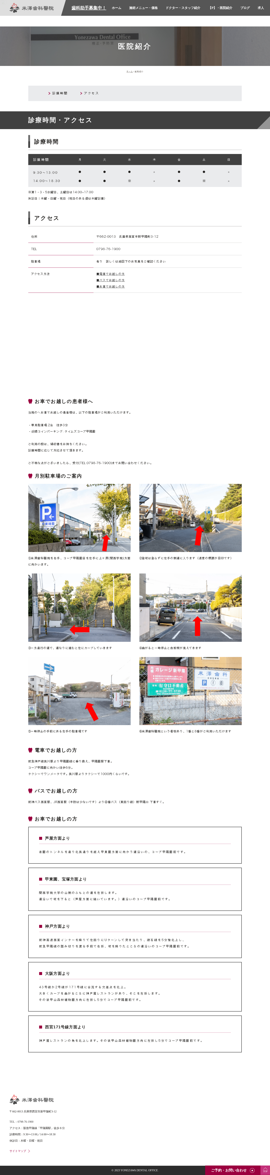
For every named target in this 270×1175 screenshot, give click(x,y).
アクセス (91, 93)
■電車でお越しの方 (110, 273)
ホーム (130, 71)
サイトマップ (17, 1151)
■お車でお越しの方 (110, 286)
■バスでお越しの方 (110, 280)
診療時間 (60, 93)
